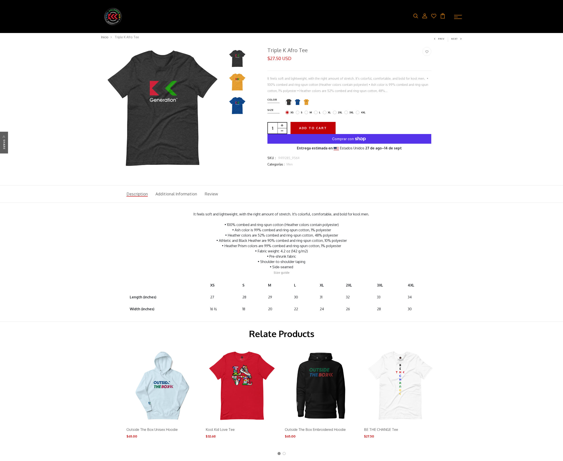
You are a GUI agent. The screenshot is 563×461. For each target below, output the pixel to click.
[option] (162, 108)
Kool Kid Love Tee (220, 429)
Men (290, 164)
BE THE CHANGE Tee (381, 429)
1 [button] (279, 454)
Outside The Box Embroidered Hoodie (315, 429)
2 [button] (285, 454)
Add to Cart (313, 128)
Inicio (104, 37)
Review (211, 193)
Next (454, 39)
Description (137, 193)
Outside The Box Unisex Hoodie (152, 429)
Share (4, 144)
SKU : (271, 158)
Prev (441, 39)
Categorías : (276, 164)
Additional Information (176, 193)
